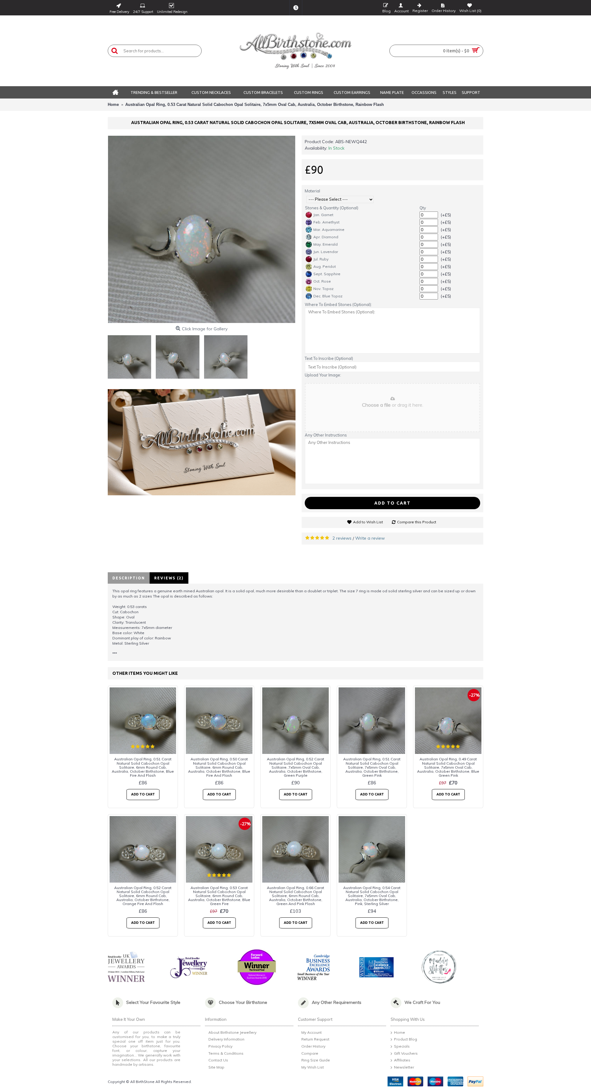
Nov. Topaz (323, 288)
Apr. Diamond (325, 237)
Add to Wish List (368, 522)
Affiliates (402, 1060)
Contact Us (218, 1060)
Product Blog (405, 1039)
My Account (311, 1032)
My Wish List (312, 1067)
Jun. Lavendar (325, 251)
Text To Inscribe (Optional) (329, 358)
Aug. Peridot (324, 266)
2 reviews (342, 538)
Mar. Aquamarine (328, 229)
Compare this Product (416, 522)
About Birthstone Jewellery (232, 1032)
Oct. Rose (322, 281)
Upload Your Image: (323, 374)
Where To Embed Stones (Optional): (338, 304)
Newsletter (404, 1067)
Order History (313, 1046)
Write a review (370, 538)
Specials (402, 1046)
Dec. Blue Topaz (328, 296)
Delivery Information (226, 1039)
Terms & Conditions (225, 1053)
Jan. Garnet (323, 214)
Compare (309, 1053)
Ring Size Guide (315, 1060)
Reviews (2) (169, 578)
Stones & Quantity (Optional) (331, 207)
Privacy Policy (220, 1046)
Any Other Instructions (326, 435)
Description (128, 578)
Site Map (216, 1067)
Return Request (315, 1039)
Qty (423, 207)
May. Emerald (325, 244)
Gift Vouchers (406, 1053)
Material (312, 190)
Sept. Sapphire (326, 274)
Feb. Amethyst (326, 222)
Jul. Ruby (320, 259)
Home (399, 1032)
